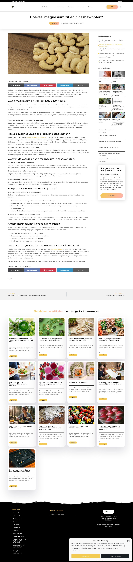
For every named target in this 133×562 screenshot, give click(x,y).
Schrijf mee (16, 527)
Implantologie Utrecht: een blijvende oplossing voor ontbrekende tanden (118, 107)
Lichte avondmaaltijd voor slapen (109, 153)
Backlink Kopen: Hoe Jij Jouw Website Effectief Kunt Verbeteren (19, 541)
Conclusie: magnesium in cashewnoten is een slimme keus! (111, 61)
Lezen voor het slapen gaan (107, 135)
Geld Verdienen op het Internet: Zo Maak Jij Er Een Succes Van (18, 546)
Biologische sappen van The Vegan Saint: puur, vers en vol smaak (21, 340)
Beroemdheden (18, 513)
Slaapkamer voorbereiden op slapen (110, 141)
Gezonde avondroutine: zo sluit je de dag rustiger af (18, 552)
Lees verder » (102, 132)
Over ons (71, 7)
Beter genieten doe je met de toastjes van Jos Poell (80, 339)
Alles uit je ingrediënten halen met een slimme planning (111, 339)
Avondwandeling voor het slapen (109, 159)
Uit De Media (46, 7)
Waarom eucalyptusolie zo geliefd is (103, 107)
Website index (17, 533)
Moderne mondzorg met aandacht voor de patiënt (105, 121)
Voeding (54, 23)
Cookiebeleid (99, 560)
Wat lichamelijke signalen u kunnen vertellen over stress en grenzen (118, 93)
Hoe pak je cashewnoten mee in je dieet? (112, 53)
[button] (128, 541)
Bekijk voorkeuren (115, 556)
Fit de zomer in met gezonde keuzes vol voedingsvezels (50, 339)
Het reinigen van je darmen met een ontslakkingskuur (20, 470)
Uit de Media (17, 516)
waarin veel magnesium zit (36, 138)
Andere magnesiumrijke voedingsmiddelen (107, 57)
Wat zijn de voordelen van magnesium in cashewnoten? (112, 50)
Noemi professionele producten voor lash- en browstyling (104, 93)
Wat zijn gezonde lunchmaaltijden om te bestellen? (18, 383)
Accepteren (85, 556)
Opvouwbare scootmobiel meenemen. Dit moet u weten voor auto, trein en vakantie (118, 122)
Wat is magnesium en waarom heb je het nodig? (111, 41)
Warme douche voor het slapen (109, 147)
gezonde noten (56, 249)
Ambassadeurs (59, 7)
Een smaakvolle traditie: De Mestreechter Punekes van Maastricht (109, 427)
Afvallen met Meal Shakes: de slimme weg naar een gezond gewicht (51, 383)
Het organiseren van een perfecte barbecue (78, 427)
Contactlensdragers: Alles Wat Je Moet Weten (117, 80)
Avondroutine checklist (106, 130)
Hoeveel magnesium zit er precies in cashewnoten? (110, 45)
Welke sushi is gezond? (78, 382)
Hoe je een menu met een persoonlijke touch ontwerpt (110, 383)
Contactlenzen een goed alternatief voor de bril (104, 80)
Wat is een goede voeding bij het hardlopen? (20, 427)
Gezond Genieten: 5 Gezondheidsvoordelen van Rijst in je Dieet (50, 427)
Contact (90, 7)
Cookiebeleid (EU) (18, 536)
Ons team (81, 7)
